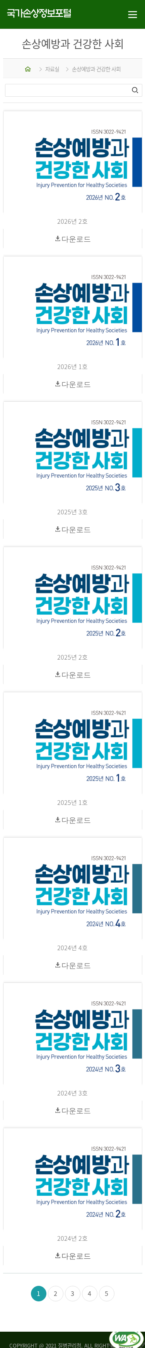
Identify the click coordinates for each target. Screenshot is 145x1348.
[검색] (136, 90)
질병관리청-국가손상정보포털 (36, 14)
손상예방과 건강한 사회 (96, 69)
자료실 (52, 69)
